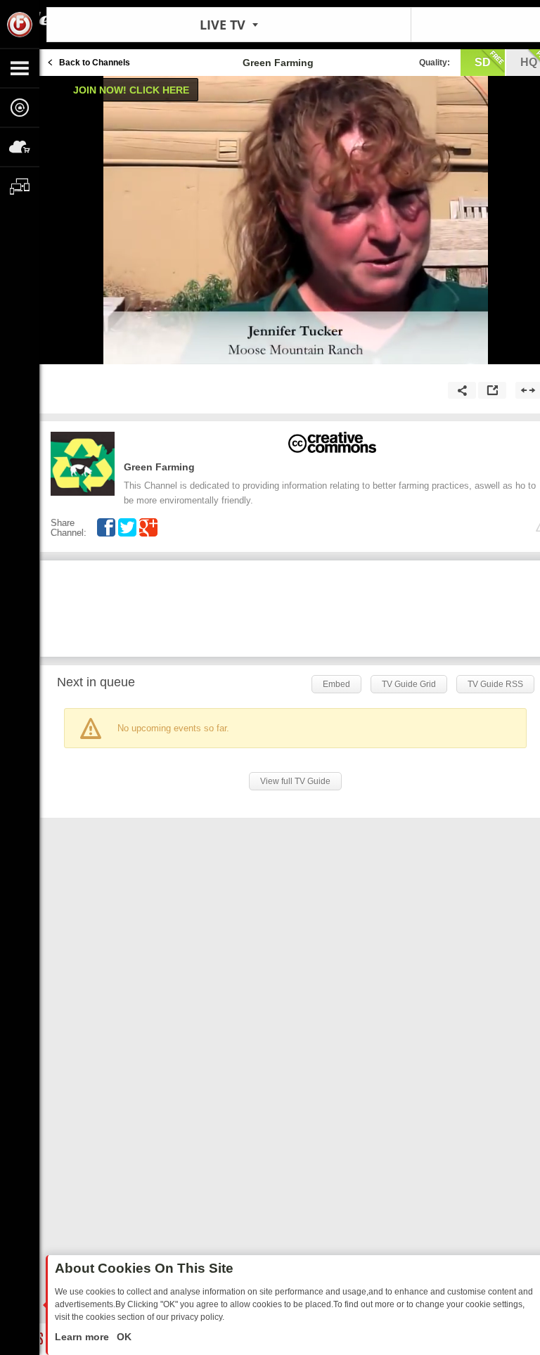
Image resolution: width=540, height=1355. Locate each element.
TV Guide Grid (409, 684)
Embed (336, 684)
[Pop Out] (492, 390)
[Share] (462, 390)
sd (483, 62)
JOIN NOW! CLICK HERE (131, 90)
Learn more (83, 1336)
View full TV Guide (295, 781)
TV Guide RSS (495, 684)
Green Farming (159, 467)
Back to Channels (94, 63)
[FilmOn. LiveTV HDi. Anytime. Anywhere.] (19, 24)
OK (122, 1336)
